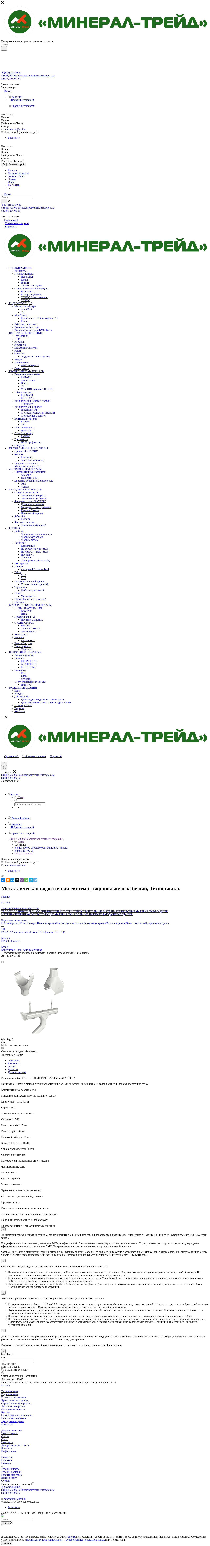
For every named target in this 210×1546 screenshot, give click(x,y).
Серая (18, 949)
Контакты (6, 1448)
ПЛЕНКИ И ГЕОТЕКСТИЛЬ (64, 911)
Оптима (15, 941)
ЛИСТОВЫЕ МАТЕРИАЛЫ (136, 911)
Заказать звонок (23, 853)
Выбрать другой (16, 164)
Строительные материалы (15, 1403)
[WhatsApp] (26, 880)
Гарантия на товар (11, 1474)
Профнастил (152, 923)
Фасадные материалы (13, 1409)
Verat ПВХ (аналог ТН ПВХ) (49, 932)
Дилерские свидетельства (15, 1445)
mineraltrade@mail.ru (15, 129)
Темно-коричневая (31, 949)
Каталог (5, 1385)
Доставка (13, 1069)
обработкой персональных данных (85, 1539)
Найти (6, 1523)
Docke (29, 932)
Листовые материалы (13, 1406)
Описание (13, 1060)
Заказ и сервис (9, 1433)
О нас (4, 1439)
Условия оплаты (10, 1468)
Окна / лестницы (135, 923)
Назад (21, 797)
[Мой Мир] (12, 880)
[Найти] (4, 48)
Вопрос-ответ (9, 1477)
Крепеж (5, 1412)
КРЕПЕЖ (23, 914)
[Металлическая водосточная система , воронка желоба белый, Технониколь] (38, 1036)
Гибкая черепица (10, 923)
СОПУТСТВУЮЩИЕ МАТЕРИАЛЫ (50, 914)
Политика (6, 1457)
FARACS (6, 932)
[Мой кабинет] (2, 760)
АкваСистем (19, 932)
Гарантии (6, 1460)
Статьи (5, 1436)
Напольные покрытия (13, 1418)
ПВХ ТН (6, 941)
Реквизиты (7, 1442)
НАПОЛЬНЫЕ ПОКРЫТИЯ (88, 914)
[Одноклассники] (8, 880)
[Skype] (31, 880)
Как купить (14, 1063)
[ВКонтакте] (3, 880)
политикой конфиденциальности (44, 1539)
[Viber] (22, 880)
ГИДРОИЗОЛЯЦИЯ (36, 911)
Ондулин (164, 923)
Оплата (12, 1066)
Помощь (6, 1463)
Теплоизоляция (9, 1391)
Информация (8, 1451)
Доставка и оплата (11, 1430)
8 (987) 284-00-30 (10, 78)
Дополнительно (17, 1072)
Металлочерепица (116, 923)
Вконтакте (14, 137)
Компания (7, 1424)
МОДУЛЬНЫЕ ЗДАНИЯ (118, 914)
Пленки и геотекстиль (13, 1397)
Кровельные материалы (14, 1400)
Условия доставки (11, 1471)
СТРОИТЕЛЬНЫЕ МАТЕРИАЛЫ (100, 911)
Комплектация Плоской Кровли (38, 923)
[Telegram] (35, 880)
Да (4, 164)
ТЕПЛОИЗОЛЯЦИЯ (13, 911)
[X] (17, 880)
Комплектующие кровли (70, 923)
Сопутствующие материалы (16, 1415)
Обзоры (5, 1480)
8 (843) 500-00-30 (11, 72)
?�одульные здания (12, 1421)
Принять (7, 1543)
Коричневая (8, 949)
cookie (71, 1536)
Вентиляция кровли (95, 923)
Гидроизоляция (9, 1394)
